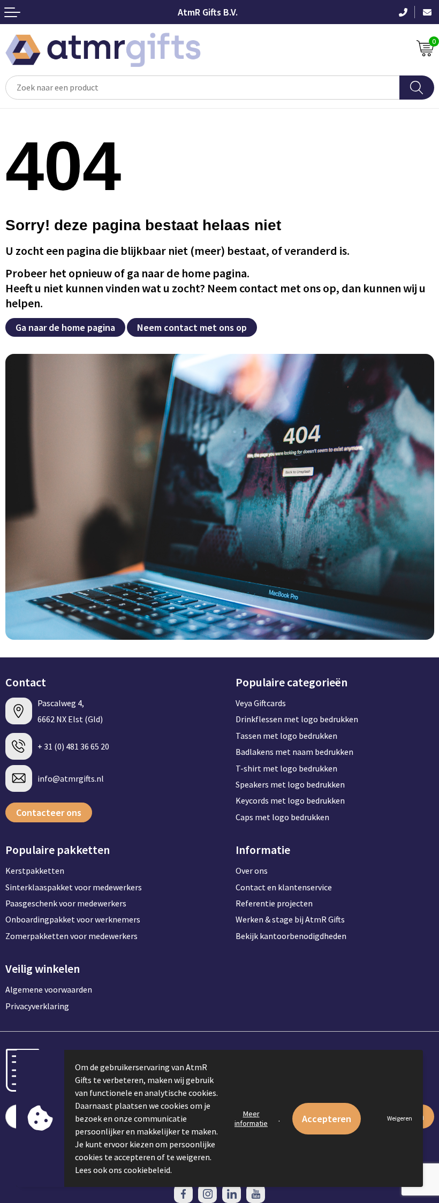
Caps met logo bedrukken (282, 817)
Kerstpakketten (34, 870)
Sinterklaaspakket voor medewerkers (73, 887)
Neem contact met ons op (192, 327)
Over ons (252, 870)
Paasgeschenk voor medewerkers (65, 903)
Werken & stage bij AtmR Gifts (290, 919)
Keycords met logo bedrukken (290, 800)
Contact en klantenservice (284, 887)
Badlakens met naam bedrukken (294, 751)
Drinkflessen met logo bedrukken (297, 719)
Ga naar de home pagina (65, 327)
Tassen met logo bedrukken (286, 735)
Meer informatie (251, 1118)
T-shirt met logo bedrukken (286, 768)
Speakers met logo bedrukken (290, 784)
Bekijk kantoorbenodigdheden (291, 935)
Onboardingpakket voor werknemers (72, 919)
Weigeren (399, 1118)
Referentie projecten (274, 903)
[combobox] (202, 87)
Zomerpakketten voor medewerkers (71, 935)
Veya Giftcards (261, 703)
